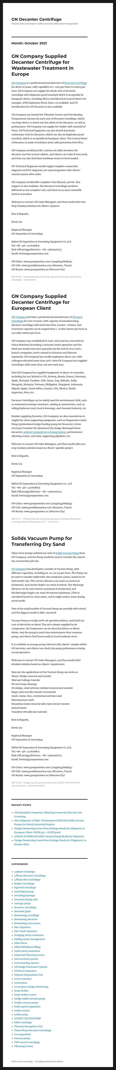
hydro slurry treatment (27, 951)
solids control (22, 1010)
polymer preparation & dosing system (45, 432)
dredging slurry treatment (29, 935)
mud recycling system (26, 962)
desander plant (22, 911)
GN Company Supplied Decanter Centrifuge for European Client (40, 302)
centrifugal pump (24, 891)
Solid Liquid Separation (27, 1006)
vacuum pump (18, 785)
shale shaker (21, 990)
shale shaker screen (25, 994)
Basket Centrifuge (24, 883)
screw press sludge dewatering (31, 986)
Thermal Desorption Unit (28, 1026)
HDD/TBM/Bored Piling (27, 947)
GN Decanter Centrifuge (36, 19)
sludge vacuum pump (34, 782)
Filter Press (20, 943)
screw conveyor (23, 978)
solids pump (51, 782)
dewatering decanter (25, 919)
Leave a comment (36, 785)
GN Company (18, 82)
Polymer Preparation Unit (33, 522)
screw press (20, 982)
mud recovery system (26, 958)
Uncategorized (22, 1034)
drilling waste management (29, 939)
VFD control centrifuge (27, 1042)
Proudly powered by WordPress (49, 1061)
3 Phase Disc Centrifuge (27, 879)
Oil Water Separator (25, 970)
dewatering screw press (27, 923)
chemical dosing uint (26, 899)
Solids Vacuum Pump (67, 553)
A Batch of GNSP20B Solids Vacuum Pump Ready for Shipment (49, 836)
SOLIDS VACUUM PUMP (68, 782)
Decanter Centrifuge (75, 82)
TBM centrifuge (23, 1022)
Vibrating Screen (23, 1046)
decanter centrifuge (60, 277)
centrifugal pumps (24, 895)
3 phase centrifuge (24, 871)
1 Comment (53, 522)
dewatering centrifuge (26, 915)
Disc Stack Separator (25, 931)
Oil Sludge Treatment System (30, 966)
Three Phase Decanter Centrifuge (32, 1030)
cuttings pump (22, 903)
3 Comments (29, 280)
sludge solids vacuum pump (29, 998)
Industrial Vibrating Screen (29, 955)
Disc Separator (22, 927)
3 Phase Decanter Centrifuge (36, 277)
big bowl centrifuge (25, 887)
